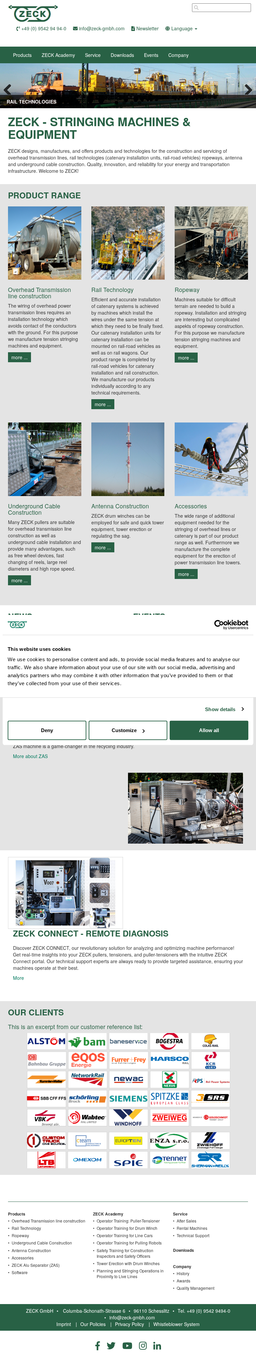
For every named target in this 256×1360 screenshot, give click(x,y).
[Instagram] (143, 1345)
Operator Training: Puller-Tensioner (128, 1221)
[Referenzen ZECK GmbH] (128, 1100)
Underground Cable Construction (42, 1242)
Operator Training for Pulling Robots (129, 1242)
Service (93, 55)
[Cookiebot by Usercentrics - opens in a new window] (219, 625)
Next (246, 88)
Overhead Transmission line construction (48, 1221)
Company (178, 55)
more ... (19, 357)
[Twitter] (111, 1345)
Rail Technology (26, 1228)
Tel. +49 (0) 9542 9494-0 (204, 1310)
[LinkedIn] (157, 1345)
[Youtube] (127, 1345)
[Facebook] (97, 1345)
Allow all (209, 730)
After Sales (186, 1221)
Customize (124, 730)
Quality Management (195, 1288)
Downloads (122, 55)
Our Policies (93, 1324)
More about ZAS (30, 756)
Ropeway (20, 1235)
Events (151, 55)
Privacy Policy (129, 1324)
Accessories (23, 1257)
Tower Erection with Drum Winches (128, 1263)
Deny (47, 730)
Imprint (63, 1324)
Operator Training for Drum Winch (127, 1228)
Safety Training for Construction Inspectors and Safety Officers (125, 1253)
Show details (220, 709)
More (18, 977)
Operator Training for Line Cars (125, 1235)
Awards (183, 1280)
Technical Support (193, 1235)
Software (20, 1272)
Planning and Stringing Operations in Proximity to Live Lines (130, 1273)
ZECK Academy (58, 55)
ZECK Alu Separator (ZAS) (36, 1265)
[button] (181, 28)
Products (22, 55)
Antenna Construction (31, 1250)
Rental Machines (192, 1228)
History (183, 1273)
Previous (10, 88)
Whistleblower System (176, 1324)
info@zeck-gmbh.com (132, 1317)
